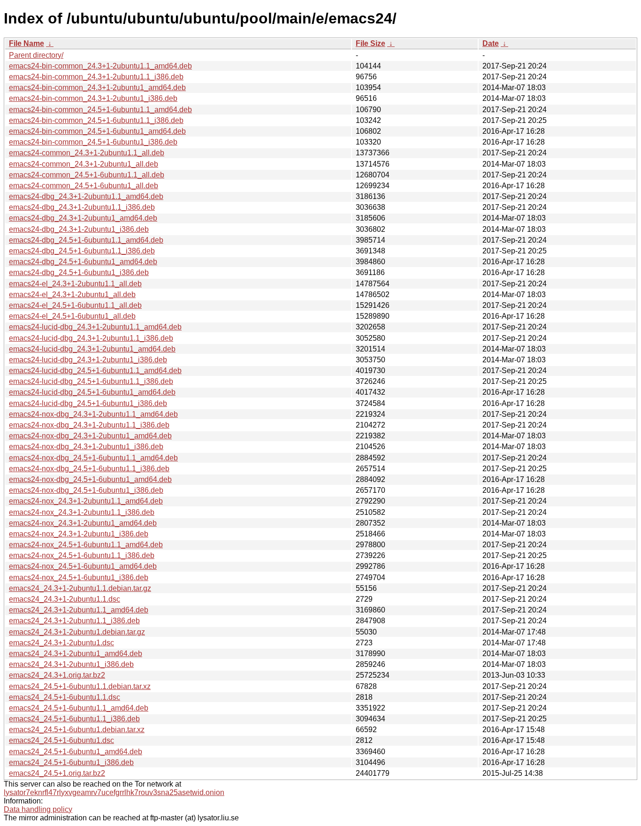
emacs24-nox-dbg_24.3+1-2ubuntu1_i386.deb (86, 447)
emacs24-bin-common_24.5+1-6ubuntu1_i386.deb (93, 142)
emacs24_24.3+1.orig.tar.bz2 (57, 675)
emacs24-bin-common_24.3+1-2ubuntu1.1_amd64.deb (100, 66)
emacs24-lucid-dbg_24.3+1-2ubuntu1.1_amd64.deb (95, 327)
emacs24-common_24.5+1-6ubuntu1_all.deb (83, 186)
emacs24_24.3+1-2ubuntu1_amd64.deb (75, 654)
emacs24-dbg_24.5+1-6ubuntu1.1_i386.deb (82, 251)
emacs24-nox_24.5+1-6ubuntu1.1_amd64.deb (86, 545)
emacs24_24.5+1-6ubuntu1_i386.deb (71, 762)
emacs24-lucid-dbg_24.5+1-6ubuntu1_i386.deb (88, 403)
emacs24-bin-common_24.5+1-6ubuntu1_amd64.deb (97, 131)
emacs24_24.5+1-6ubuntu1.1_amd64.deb (78, 708)
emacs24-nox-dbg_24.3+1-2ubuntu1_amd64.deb (90, 436)
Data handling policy (38, 809)
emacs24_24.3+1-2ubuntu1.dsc (61, 643)
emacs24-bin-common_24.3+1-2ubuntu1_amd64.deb (97, 88)
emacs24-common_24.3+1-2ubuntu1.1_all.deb (86, 153)
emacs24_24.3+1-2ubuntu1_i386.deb (71, 664)
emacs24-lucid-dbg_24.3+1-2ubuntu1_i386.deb (88, 360)
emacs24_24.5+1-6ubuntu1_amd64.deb (75, 752)
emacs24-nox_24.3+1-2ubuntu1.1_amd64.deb (86, 501)
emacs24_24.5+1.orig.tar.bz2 (57, 773)
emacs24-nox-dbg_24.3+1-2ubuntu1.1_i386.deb (89, 425)
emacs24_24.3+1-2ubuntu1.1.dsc (64, 599)
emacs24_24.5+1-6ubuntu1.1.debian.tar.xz (80, 686)
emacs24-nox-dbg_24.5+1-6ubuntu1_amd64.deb (90, 479)
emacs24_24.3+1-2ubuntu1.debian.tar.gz (77, 632)
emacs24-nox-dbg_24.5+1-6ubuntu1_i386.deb (86, 490)
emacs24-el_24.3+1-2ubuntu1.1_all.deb (75, 284)
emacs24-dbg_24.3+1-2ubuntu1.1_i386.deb (82, 207)
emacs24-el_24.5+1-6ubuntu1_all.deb (72, 316)
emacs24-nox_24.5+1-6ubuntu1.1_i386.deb (81, 555)
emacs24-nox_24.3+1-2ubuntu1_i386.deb (78, 534)
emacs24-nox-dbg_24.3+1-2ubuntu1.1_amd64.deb (93, 414)
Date (490, 43)
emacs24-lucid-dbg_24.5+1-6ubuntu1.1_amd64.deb (95, 371)
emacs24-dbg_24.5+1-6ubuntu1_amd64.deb (83, 262)
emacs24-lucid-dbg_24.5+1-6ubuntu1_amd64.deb (92, 392)
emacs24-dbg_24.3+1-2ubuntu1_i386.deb (79, 229)
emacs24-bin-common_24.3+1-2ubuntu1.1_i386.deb (96, 77)
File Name (26, 43)
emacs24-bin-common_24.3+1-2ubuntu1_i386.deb (93, 98)
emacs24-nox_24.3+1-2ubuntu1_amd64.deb (83, 523)
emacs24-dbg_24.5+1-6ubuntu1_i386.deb (79, 272)
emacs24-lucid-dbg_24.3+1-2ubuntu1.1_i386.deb (91, 338)
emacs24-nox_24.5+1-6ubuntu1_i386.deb (78, 577)
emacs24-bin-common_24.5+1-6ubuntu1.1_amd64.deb (100, 110)
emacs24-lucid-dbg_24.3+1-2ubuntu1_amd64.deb (92, 349)
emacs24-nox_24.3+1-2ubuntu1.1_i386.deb (81, 512)
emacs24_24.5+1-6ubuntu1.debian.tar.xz (77, 730)
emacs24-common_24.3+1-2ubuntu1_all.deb (83, 164)
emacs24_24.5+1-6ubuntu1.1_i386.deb (74, 719)
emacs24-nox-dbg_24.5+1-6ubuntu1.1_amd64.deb (93, 458)
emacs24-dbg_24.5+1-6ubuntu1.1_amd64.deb (86, 240)
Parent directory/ (36, 55)
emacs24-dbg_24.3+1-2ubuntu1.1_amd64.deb (86, 196)
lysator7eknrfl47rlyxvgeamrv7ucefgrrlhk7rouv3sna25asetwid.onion (114, 792)
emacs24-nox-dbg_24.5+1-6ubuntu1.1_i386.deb (89, 469)
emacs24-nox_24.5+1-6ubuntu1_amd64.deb (83, 566)
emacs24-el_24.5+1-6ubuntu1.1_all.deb (75, 305)
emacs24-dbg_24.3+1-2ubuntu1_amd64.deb (83, 218)
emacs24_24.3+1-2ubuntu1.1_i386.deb (74, 621)
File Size (370, 43)
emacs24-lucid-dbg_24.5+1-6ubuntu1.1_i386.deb (91, 381)
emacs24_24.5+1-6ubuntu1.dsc (61, 740)
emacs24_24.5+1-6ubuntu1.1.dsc (64, 697)
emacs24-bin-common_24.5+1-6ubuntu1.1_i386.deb (96, 120)
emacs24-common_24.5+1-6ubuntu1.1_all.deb (86, 175)
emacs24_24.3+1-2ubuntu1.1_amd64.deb (78, 610)
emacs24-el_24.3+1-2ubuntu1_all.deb (72, 294)
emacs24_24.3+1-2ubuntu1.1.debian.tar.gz (80, 588)
